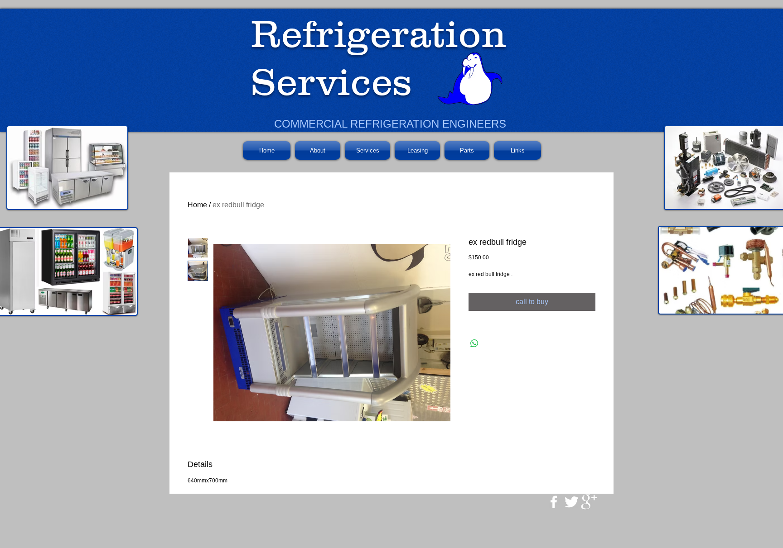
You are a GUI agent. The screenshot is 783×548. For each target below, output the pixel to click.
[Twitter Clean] (571, 502)
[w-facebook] (554, 502)
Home (197, 205)
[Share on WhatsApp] (474, 343)
